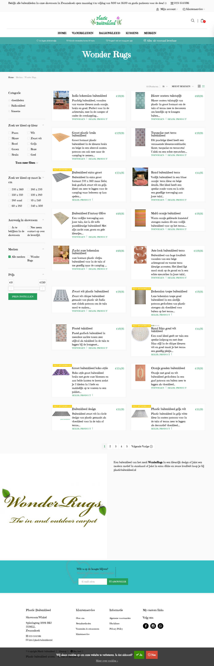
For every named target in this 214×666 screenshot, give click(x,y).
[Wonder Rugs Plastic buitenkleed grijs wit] (140, 413)
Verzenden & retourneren (87, 628)
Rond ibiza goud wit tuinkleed (163, 329)
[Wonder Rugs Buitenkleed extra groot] (61, 177)
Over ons (80, 618)
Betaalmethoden (83, 623)
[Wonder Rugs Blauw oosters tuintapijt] (140, 100)
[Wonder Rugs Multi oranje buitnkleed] (140, 217)
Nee (153, 654)
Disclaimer (115, 623)
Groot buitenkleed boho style (90, 368)
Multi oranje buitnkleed (166, 213)
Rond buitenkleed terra (165, 172)
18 (164, 86)
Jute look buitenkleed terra (168, 250)
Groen (15, 149)
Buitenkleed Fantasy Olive (89, 213)
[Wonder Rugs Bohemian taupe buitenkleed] (140, 296)
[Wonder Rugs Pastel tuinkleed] (61, 333)
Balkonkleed (109, 33)
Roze (33, 149)
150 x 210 (17, 194)
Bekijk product (98, 119)
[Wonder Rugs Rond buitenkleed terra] (140, 177)
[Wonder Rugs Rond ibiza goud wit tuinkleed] (140, 333)
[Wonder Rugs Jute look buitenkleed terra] (140, 255)
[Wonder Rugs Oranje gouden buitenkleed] (140, 372)
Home (62, 33)
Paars (15, 132)
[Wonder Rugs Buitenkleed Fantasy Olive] (61, 217)
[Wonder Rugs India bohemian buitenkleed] (61, 100)
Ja (141, 654)
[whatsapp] (160, 626)
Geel (33, 154)
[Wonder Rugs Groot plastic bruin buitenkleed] (61, 137)
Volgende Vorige (141, 446)
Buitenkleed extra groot (87, 172)
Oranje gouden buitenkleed (168, 368)
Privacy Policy (116, 628)
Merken (150, 33)
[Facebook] (146, 626)
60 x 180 (17, 205)
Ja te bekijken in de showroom (16, 231)
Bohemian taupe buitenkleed (169, 291)
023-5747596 (181, 3)
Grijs (34, 143)
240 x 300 (37, 205)
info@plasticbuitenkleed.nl (40, 640)
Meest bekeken (181, 86)
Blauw (15, 138)
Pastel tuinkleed (82, 328)
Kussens (132, 33)
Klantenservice (82, 634)
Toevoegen (78, 119)
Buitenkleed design (84, 409)
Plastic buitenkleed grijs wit (168, 409)
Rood (15, 143)
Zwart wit (36, 138)
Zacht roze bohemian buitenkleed (85, 252)
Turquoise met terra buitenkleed (163, 134)
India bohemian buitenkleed (89, 96)
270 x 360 (18, 189)
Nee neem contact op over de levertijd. (36, 231)
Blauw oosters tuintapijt (166, 96)
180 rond (17, 200)
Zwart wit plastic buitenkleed (90, 291)
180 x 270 (36, 189)
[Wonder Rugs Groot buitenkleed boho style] (61, 372)
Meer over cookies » (107, 660)
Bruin (15, 154)
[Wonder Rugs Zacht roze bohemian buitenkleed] (61, 255)
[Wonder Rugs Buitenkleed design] (61, 413)
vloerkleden (82, 33)
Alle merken (18, 256)
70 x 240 (36, 200)
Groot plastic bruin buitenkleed (84, 134)
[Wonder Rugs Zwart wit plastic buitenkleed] (61, 296)
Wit (33, 132)
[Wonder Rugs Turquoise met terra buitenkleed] (140, 137)
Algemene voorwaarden (120, 618)
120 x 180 (36, 194)
